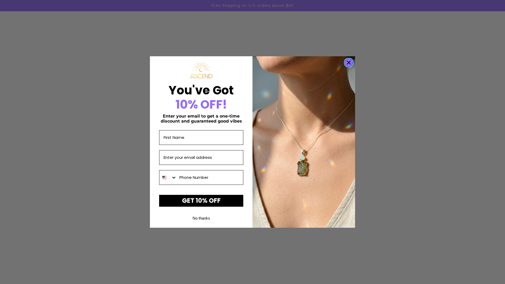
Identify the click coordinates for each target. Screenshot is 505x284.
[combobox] (168, 177)
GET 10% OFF (201, 200)
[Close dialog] (349, 62)
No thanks (201, 218)
